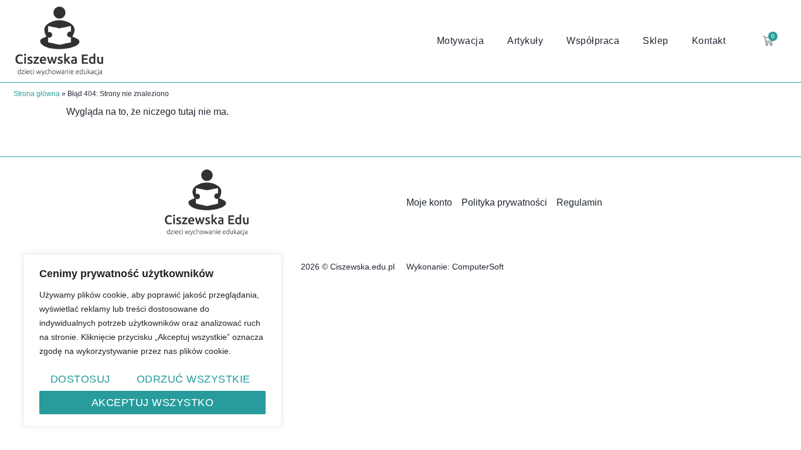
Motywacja (460, 41)
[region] (152, 340)
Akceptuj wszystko (152, 402)
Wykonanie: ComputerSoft (455, 266)
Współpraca (592, 41)
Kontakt (709, 41)
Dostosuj (80, 379)
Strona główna (36, 94)
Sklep (655, 41)
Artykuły (525, 41)
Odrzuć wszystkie (193, 379)
